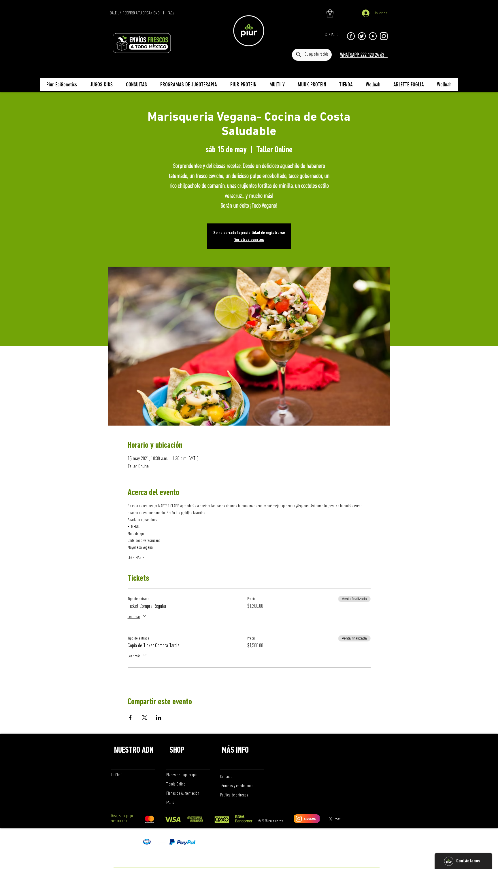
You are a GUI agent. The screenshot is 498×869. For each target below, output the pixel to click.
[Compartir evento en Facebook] (130, 717)
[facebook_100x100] (351, 36)
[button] (330, 13)
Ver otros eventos (249, 240)
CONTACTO (332, 35)
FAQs (170, 13)
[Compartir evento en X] (144, 717)
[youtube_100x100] (373, 36)
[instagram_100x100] (384, 36)
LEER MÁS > (136, 557)
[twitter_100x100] (362, 36)
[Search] (384, 48)
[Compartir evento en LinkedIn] (158, 717)
